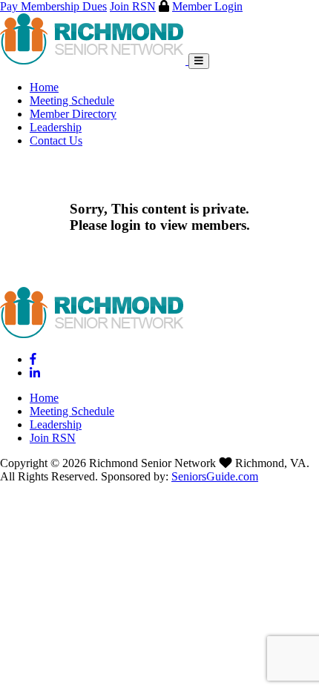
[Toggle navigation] (198, 61)
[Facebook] (33, 359)
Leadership (56, 127)
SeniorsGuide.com (214, 476)
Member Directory (73, 114)
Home (44, 87)
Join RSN (133, 6)
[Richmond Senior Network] (94, 60)
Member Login (207, 6)
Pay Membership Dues (53, 6)
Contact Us (56, 140)
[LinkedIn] (35, 372)
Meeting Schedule (72, 100)
